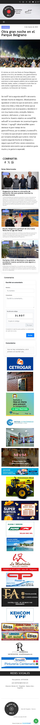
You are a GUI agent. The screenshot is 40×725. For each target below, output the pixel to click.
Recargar (29, 325)
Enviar (30, 335)
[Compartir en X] (8, 162)
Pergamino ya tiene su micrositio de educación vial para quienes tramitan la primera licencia (18, 193)
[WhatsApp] (23, 1)
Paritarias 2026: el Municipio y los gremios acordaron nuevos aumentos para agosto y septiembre (19, 262)
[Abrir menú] (3, 21)
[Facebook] (26, 1)
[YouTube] (33, 1)
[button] (19, 1)
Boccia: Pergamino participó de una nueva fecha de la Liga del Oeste (19, 229)
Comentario (9, 295)
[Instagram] (29, 1)
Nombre (8, 287)
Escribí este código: (12, 311)
